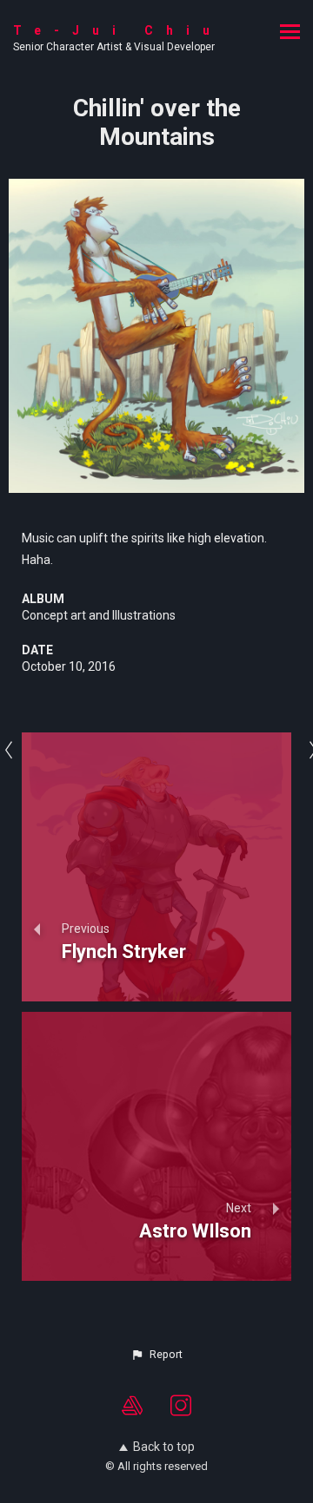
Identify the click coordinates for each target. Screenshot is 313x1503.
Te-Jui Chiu (118, 30)
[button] (156, 1354)
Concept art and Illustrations (99, 615)
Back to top (164, 1447)
